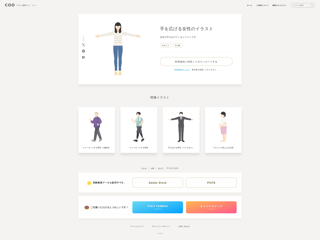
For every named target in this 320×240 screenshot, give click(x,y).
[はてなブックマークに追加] (83, 57)
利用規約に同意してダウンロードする (196, 61)
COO (21, 5)
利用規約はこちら (181, 69)
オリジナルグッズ (211, 207)
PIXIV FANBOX (158, 207)
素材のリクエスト (279, 5)
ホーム (249, 5)
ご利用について (262, 5)
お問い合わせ (184, 226)
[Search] (312, 5)
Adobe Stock (158, 182)
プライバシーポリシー (161, 226)
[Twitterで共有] (83, 45)
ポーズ (166, 45)
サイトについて (137, 226)
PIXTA (211, 182)
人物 (178, 45)
